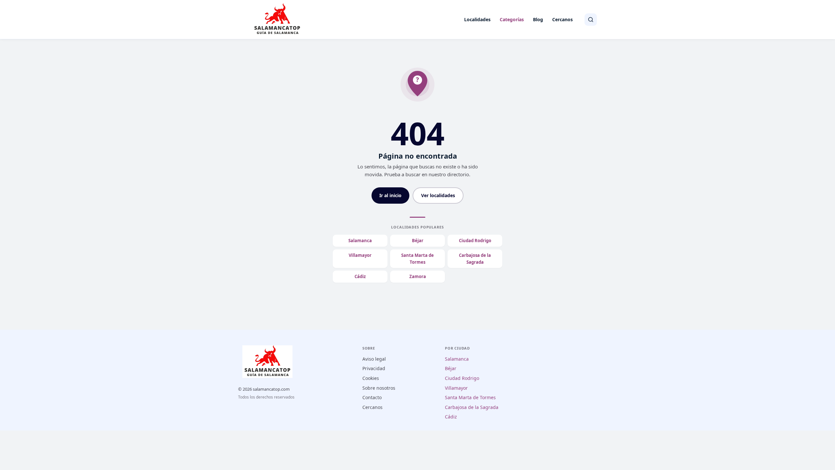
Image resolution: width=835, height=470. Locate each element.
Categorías (512, 19)
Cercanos (562, 19)
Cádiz (360, 276)
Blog (538, 19)
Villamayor (360, 255)
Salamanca (360, 240)
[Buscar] (590, 19)
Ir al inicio (390, 195)
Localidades (477, 19)
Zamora (417, 276)
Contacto (372, 397)
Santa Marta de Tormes (417, 258)
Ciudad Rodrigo (475, 240)
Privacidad (373, 368)
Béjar (417, 240)
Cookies (370, 378)
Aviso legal (374, 359)
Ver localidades (438, 195)
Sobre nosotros (378, 388)
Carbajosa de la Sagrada (475, 258)
